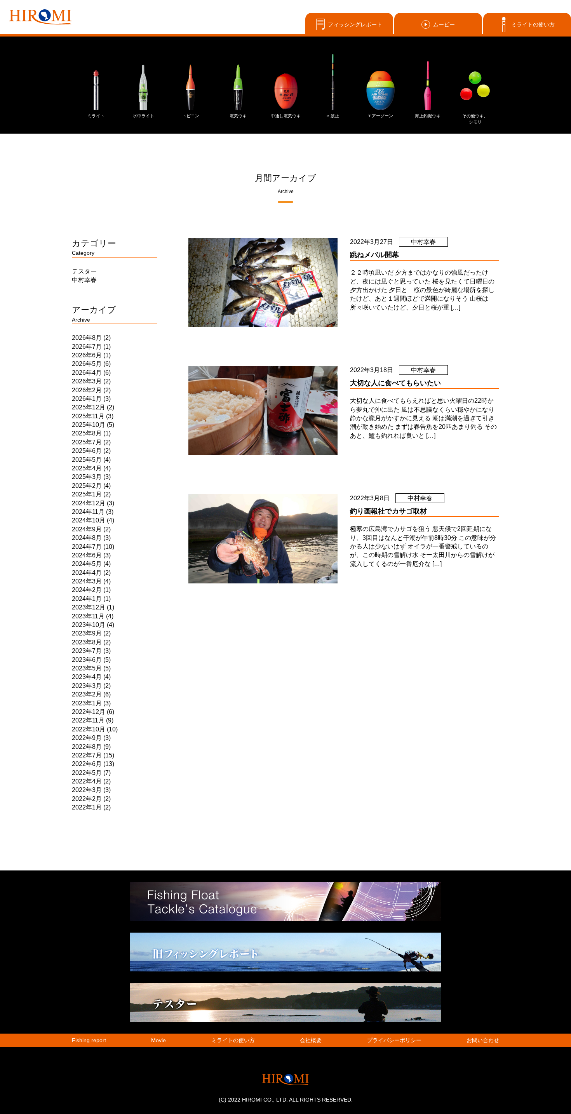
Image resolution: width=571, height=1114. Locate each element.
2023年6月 (87, 659)
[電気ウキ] (238, 81)
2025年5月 (87, 459)
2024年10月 (88, 520)
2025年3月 (87, 476)
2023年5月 (87, 668)
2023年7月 (87, 651)
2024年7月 (87, 546)
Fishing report (89, 1040)
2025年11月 (88, 416)
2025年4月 (87, 468)
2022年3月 (87, 790)
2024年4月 (87, 572)
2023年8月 (87, 642)
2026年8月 (87, 337)
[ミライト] (96, 81)
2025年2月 (87, 485)
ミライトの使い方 (533, 24)
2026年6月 (87, 355)
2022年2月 (87, 798)
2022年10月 (88, 729)
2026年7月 (87, 346)
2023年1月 (87, 703)
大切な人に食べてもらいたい (395, 383)
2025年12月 (88, 407)
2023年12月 (88, 607)
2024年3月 (87, 581)
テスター (84, 271)
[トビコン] (190, 81)
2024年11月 (88, 511)
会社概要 (311, 1040)
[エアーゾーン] (380, 81)
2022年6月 (87, 764)
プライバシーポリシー (394, 1040)
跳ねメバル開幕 (374, 255)
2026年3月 (87, 381)
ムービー (444, 24)
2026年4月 (87, 372)
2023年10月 (88, 624)
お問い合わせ (483, 1040)
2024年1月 (87, 598)
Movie (158, 1040)
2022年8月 (87, 746)
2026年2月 (87, 390)
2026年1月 (87, 398)
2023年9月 (87, 633)
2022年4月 (87, 781)
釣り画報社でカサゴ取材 (388, 511)
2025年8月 (87, 433)
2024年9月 (87, 529)
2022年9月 (87, 738)
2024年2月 (87, 590)
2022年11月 (88, 720)
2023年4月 (87, 677)
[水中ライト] (143, 81)
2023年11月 (88, 616)
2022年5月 (87, 772)
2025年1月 (87, 494)
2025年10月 (88, 424)
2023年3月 (87, 685)
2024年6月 (87, 555)
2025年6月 (87, 450)
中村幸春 (84, 280)
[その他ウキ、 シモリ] (475, 81)
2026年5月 (87, 363)
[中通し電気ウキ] (285, 81)
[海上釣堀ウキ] (427, 81)
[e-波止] (333, 81)
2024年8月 (87, 537)
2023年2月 (87, 694)
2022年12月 (88, 711)
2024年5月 (87, 563)
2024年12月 (88, 503)
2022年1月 (87, 807)
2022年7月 (87, 755)
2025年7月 (87, 442)
